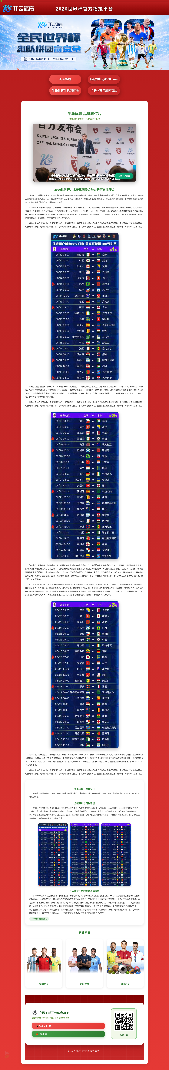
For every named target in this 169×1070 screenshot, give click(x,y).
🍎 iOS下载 (41, 1034)
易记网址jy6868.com (104, 79)
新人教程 (65, 79)
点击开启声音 (124, 176)
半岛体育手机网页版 (65, 90)
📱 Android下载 (43, 1026)
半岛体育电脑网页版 (103, 90)
